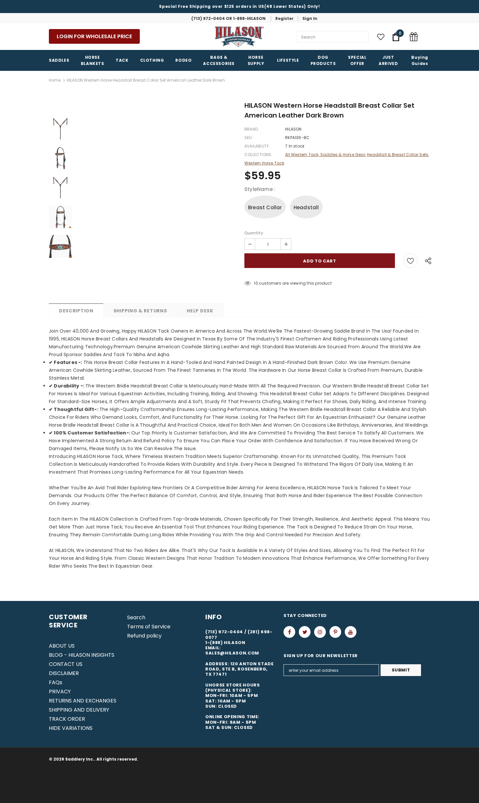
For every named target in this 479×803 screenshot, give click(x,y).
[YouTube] (350, 632)
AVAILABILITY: (257, 146)
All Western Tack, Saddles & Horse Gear (325, 154)
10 (256, 283)
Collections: (258, 154)
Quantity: (254, 233)
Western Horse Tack (264, 163)
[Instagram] (320, 632)
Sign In (309, 18)
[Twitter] (305, 632)
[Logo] (239, 36)
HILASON (293, 129)
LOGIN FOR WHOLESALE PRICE (94, 36)
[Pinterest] (335, 632)
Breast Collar (265, 207)
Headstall (306, 207)
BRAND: (251, 129)
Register (284, 18)
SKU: (248, 137)
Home (55, 80)
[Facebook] (289, 632)
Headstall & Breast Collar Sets (397, 154)
